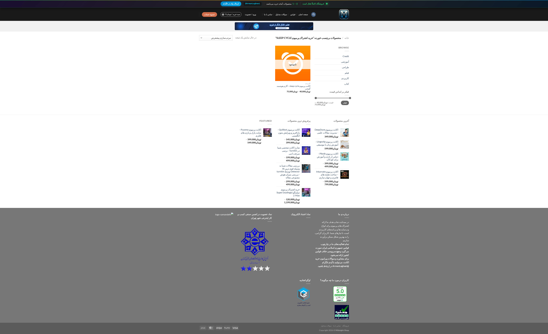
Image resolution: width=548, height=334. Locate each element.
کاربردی (345, 78)
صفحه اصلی (303, 14)
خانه (346, 37)
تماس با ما (268, 14)
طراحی (345, 67)
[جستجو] (313, 14)
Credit (346, 56)
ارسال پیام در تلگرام (231, 4)
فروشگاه (345, 326)
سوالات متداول (281, 14)
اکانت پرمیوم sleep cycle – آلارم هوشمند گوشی (293, 87)
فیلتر (345, 103)
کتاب (346, 83)
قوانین (292, 14)
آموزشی (345, 61)
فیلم (347, 72)
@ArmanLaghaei (252, 4)
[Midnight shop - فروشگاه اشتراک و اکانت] (334, 14)
